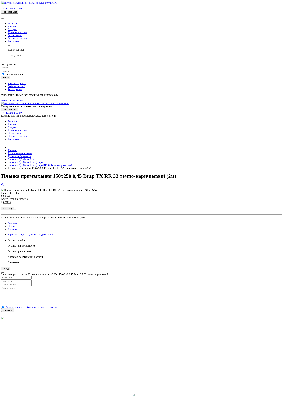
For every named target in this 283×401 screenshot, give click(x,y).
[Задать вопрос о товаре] (15, 209)
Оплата (12, 226)
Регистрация (15, 89)
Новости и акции (17, 32)
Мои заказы (14, 365)
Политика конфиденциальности (19, 327)
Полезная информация (20, 345)
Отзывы (12, 223)
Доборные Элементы (19, 156)
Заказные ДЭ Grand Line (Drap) (25, 162)
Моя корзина (15, 363)
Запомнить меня (14, 74)
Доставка (13, 229)
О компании (15, 35)
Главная (12, 23)
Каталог (12, 26)
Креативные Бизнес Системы (141, 398)
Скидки (12, 29)
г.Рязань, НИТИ (16, 377)
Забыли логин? (16, 86)
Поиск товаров (10, 12)
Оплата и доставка (18, 38)
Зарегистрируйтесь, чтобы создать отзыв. (31, 234)
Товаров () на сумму (18, 15)
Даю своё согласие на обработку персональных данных (31, 307)
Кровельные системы (20, 153)
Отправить (8, 310)
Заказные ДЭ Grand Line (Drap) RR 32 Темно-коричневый (40, 165)
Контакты (13, 41)
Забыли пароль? (17, 83)
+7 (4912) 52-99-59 (11, 8)
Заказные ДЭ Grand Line (21, 159)
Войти (6, 77)
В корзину (7, 208)
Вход (4, 100)
